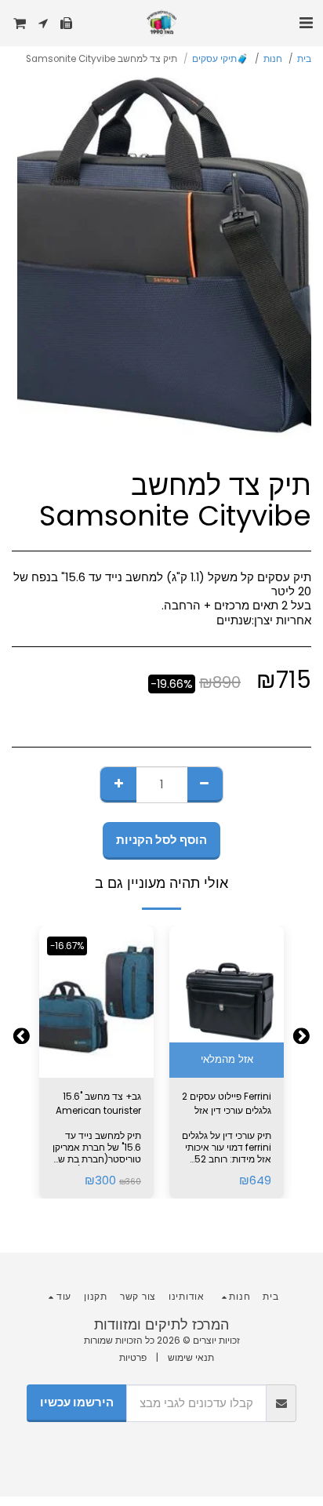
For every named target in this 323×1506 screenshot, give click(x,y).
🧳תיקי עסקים (220, 59)
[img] (226, 1002)
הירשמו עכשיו (77, 1402)
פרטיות (133, 1357)
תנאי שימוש (191, 1357)
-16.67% (67, 946)
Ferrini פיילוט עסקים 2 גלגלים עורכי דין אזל (226, 1103)
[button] (305, 22)
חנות (272, 59)
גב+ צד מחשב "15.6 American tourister (98, 1103)
